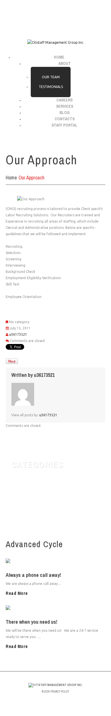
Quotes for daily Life (38, 489)
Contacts (65, 118)
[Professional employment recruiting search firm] (55, 685)
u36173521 (18, 334)
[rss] (55, 24)
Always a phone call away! (33, 575)
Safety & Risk (31, 500)
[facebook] (39, 24)
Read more (17, 593)
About (64, 63)
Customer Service (36, 479)
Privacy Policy (59, 691)
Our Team (51, 77)
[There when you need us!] (28, 608)
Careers (64, 100)
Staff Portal (64, 125)
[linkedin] (71, 24)
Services (64, 106)
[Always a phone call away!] (28, 561)
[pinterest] (63, 24)
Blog (64, 112)
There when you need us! (31, 621)
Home (59, 57)
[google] (46, 24)
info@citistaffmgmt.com (42, 13)
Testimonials (51, 87)
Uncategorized (32, 510)
